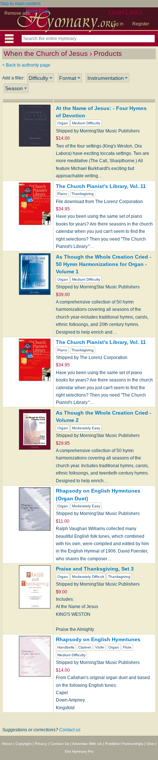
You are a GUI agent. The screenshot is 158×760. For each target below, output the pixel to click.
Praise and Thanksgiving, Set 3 (95, 569)
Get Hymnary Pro (79, 751)
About (7, 744)
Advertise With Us (87, 744)
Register (140, 23)
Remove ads (17, 13)
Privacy (41, 744)
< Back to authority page (26, 65)
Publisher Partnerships (124, 744)
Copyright (23, 744)
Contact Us (59, 744)
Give (150, 744)
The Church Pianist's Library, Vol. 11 (101, 186)
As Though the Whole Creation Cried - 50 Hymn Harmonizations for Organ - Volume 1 (103, 264)
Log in (117, 23)
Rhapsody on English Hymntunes (98, 639)
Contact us (69, 729)
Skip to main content (20, 3)
